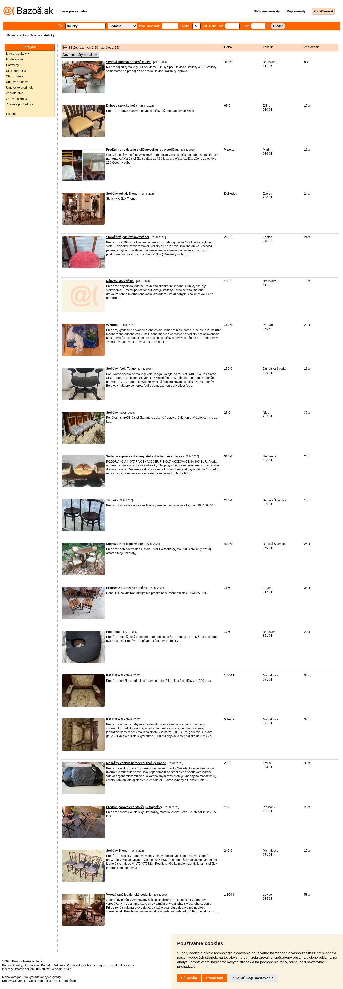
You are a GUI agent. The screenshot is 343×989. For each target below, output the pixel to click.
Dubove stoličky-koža (121, 105)
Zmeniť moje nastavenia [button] (253, 978)
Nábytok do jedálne (120, 281)
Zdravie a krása (16, 99)
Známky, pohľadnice (20, 104)
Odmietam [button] (214, 978)
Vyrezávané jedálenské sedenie (129, 894)
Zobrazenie (312, 47)
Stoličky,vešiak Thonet (122, 193)
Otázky (17, 965)
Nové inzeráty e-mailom (80, 55)
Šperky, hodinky (17, 82)
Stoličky (112, 412)
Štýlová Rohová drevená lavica (128, 62)
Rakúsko (70, 981)
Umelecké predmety (19, 87)
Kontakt (46, 965)
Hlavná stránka (16, 35)
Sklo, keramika (16, 71)
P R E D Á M (114, 675)
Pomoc (7, 965)
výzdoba (112, 325)
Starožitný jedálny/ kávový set (127, 237)
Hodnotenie (32, 965)
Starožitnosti (14, 76)
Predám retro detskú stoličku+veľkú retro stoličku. (142, 149)
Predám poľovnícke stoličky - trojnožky (134, 807)
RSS (109, 965)
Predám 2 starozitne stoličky (126, 588)
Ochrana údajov (94, 965)
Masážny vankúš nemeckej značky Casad (136, 763)
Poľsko (57, 981)
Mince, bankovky (17, 53)
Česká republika (40, 981)
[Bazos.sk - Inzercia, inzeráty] (28, 14)
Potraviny (12, 65)
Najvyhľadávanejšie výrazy (42, 977)
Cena (228, 47)
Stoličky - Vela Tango (121, 368)
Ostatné (35, 35)
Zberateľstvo (14, 93)
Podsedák (113, 632)
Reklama (59, 965)
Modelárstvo (14, 59)
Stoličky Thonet (117, 850)
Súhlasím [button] (189, 978)
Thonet (111, 500)
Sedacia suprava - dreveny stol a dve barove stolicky (144, 456)
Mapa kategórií (12, 977)
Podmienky (74, 965)
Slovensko (20, 981)
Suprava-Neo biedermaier (124, 544)
